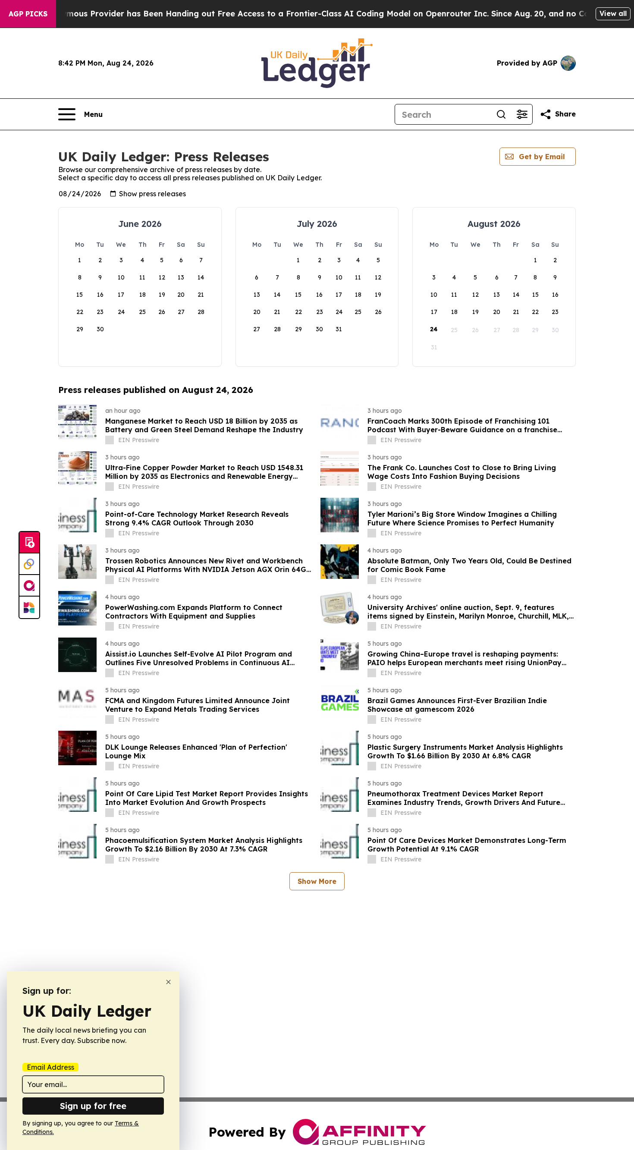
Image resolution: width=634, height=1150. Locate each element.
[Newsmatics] (29, 607)
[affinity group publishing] (29, 586)
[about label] (109, 440)
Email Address (50, 1067)
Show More (317, 881)
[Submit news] (29, 542)
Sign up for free (93, 1105)
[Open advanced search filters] (522, 114)
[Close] (168, 982)
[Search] (501, 114)
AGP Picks (28, 13)
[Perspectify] (29, 564)
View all (613, 13)
